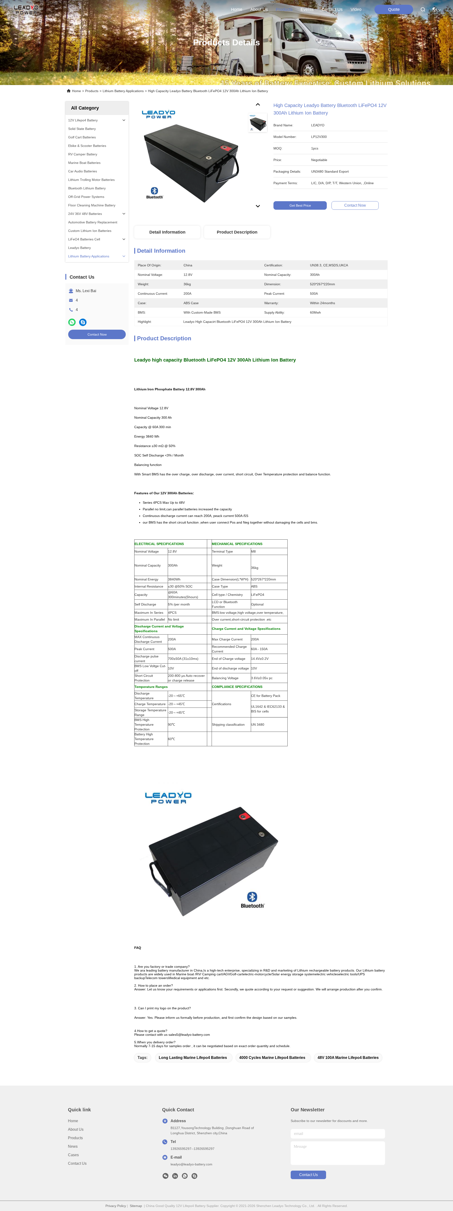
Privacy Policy (115, 1206)
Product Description (237, 232)
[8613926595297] (184, 1177)
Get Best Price (300, 205)
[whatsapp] (72, 322)
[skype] (83, 322)
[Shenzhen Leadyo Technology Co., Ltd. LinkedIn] (175, 1177)
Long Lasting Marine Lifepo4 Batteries (193, 1058)
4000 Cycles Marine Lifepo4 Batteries (272, 1058)
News (73, 1146)
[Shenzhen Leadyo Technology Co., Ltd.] (25, 9)
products (284, 9)
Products (91, 91)
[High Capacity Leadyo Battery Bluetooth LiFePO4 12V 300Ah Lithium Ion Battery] (189, 156)
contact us (332, 9)
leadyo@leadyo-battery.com (191, 1164)
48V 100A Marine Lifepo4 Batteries (348, 1058)
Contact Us (77, 1163)
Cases (73, 1155)
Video (356, 9)
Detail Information (167, 232)
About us (76, 1129)
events (307, 9)
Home (236, 9)
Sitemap (136, 1206)
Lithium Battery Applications (123, 91)
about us (259, 9)
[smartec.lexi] (194, 1177)
